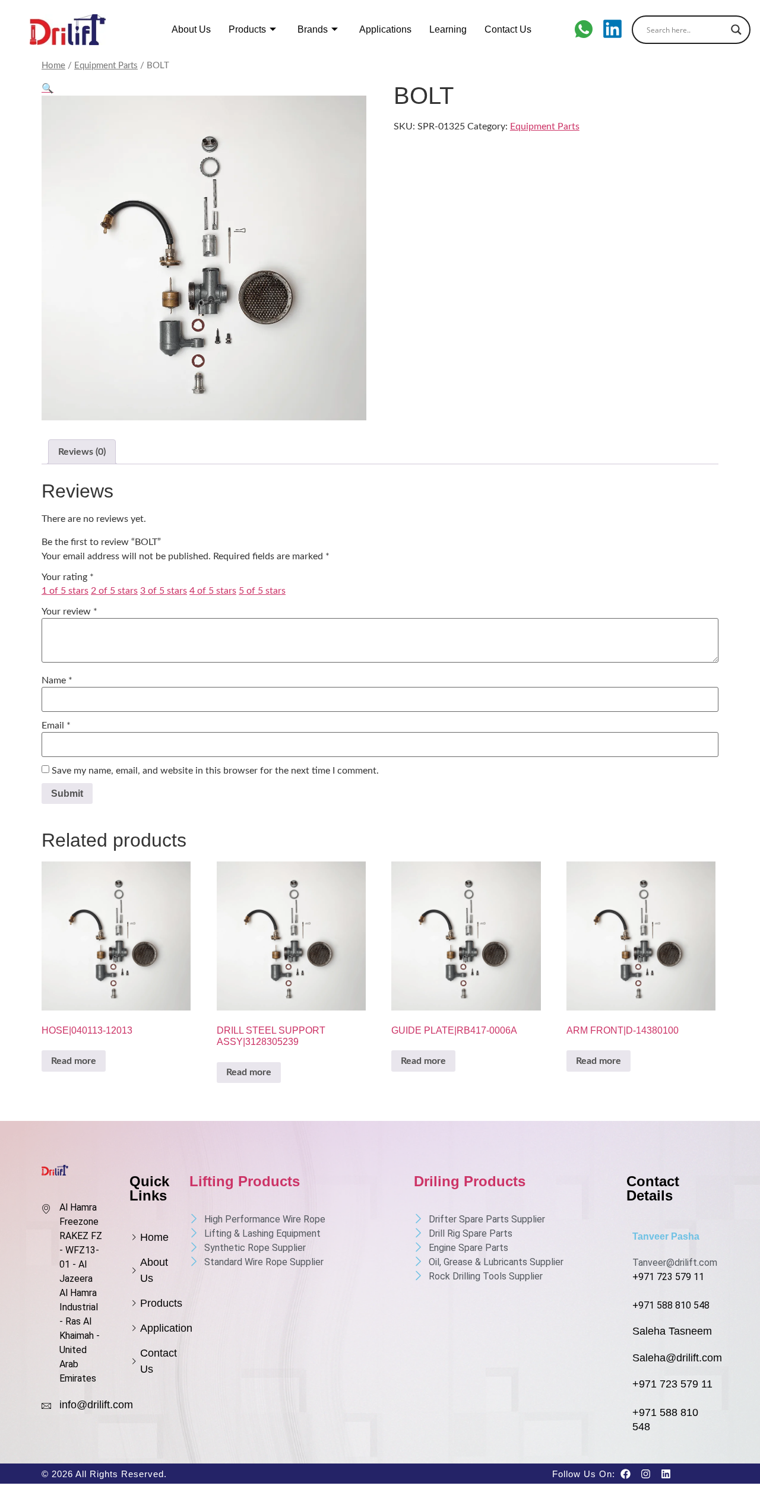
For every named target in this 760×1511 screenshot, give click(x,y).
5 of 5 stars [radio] (262, 590)
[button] (47, 88)
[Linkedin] (666, 1474)
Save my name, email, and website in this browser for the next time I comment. (215, 770)
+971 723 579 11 (668, 1276)
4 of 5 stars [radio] (212, 590)
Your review (69, 611)
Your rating (68, 577)
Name (57, 680)
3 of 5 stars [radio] (163, 590)
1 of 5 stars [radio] (65, 590)
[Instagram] (645, 1474)
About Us (191, 29)
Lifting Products (244, 1181)
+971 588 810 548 (671, 1305)
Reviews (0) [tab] (82, 452)
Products (247, 29)
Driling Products (469, 1181)
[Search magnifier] (736, 29)
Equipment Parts (106, 65)
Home (53, 65)
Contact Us (507, 29)
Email (56, 725)
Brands (312, 29)
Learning (448, 29)
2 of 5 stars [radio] (114, 590)
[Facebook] (625, 1474)
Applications (385, 29)
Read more (73, 1061)
